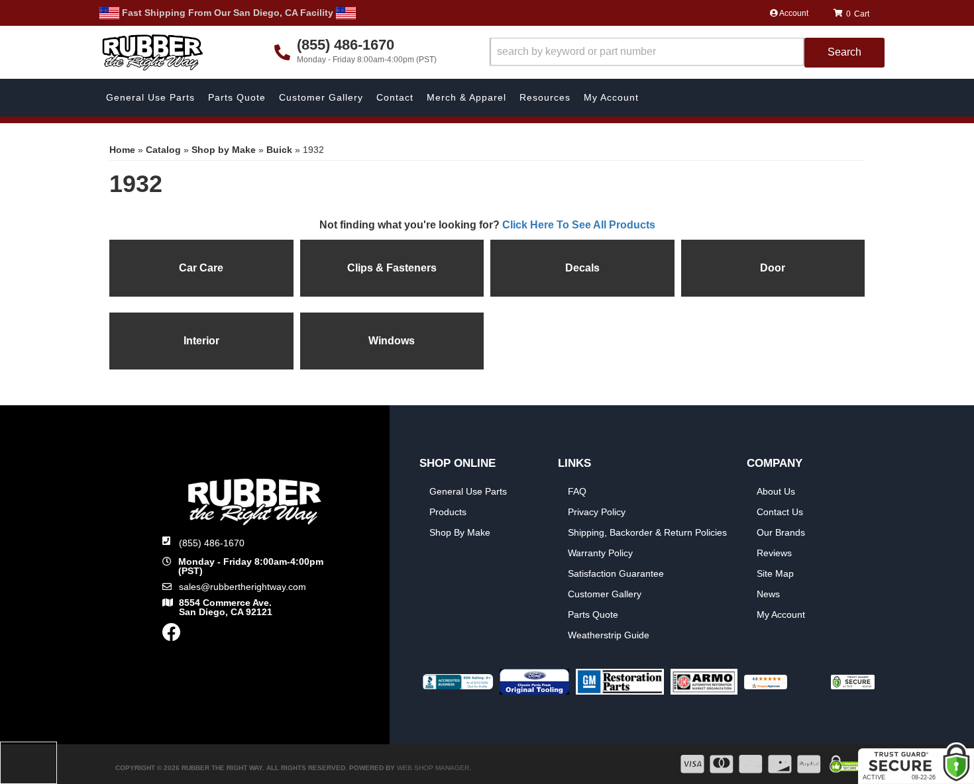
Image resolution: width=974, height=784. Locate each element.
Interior (201, 340)
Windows (391, 340)
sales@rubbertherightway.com (242, 586)
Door (772, 267)
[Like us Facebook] (171, 635)
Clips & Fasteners (392, 267)
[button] (687, 53)
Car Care (201, 267)
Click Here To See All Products (578, 224)
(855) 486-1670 (211, 543)
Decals (582, 267)
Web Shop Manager (433, 767)
